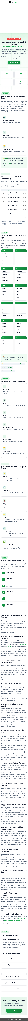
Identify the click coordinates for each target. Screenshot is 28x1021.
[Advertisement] (14, 19)
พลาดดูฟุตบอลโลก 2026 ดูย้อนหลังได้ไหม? (12, 983)
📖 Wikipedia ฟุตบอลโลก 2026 (17, 364)
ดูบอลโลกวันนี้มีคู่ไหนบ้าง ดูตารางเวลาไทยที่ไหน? (13, 965)
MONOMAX (23, 644)
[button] (2, 2)
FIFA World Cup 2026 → (14, 153)
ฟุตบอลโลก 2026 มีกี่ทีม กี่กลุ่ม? (9, 959)
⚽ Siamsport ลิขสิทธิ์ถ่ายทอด (8, 371)
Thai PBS (18, 920)
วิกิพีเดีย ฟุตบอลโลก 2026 (9, 920)
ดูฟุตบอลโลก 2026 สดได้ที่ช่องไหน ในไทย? (12, 939)
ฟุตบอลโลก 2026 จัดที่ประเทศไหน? (10, 971)
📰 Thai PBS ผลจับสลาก (7, 367)
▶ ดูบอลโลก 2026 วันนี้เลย (14, 1011)
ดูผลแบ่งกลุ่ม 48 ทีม (14, 67)
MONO (9, 646)
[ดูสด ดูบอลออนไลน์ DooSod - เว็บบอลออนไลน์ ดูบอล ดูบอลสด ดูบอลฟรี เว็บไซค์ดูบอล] (14, 2)
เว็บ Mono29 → (11, 139)
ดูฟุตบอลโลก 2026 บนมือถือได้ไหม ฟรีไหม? (12, 977)
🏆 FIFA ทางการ (5, 364)
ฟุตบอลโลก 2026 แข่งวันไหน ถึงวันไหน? (11, 953)
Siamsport (3, 922)
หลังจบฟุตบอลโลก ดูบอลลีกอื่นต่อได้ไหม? (11, 989)
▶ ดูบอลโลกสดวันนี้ (14, 62)
